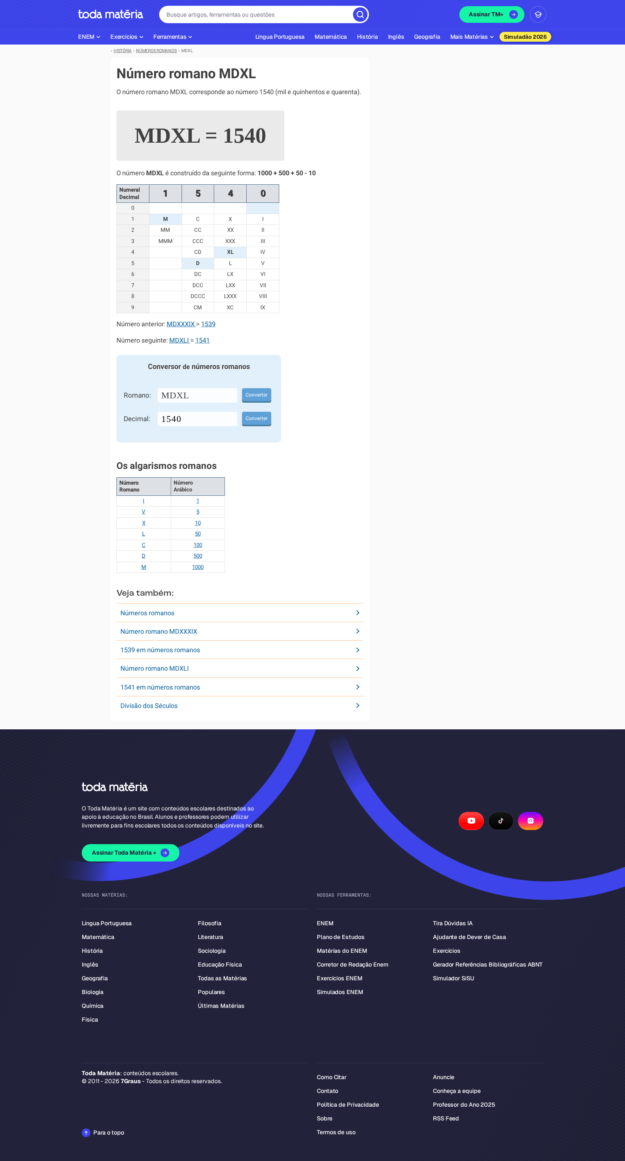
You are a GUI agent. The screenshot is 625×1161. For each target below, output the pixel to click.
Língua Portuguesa (107, 923)
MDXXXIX (181, 324)
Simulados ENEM (340, 992)
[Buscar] (360, 14)
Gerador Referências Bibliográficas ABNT (488, 964)
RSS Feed (446, 1118)
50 (198, 534)
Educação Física (220, 964)
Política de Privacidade (348, 1104)
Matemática (98, 937)
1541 (202, 340)
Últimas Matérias (221, 1006)
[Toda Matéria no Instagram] (530, 821)
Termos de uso (336, 1132)
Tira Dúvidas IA (453, 923)
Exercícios (446, 951)
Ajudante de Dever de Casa (469, 937)
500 (198, 556)
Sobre (324, 1118)
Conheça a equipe (456, 1091)
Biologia (92, 992)
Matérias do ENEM (342, 951)
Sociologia (212, 951)
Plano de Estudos (340, 937)
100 (198, 545)
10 (198, 523)
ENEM (325, 923)
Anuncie (443, 1077)
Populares (211, 992)
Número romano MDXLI (154, 668)
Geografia (95, 978)
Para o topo (108, 1132)
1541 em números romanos (160, 687)
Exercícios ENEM (339, 978)
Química (92, 1006)
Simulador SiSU (453, 978)
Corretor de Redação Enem (352, 964)
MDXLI (179, 340)
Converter (257, 395)
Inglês (90, 964)
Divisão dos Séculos (149, 705)
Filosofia (209, 923)
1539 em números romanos (160, 650)
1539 (208, 324)
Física (90, 1019)
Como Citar (331, 1077)
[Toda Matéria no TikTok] (501, 821)
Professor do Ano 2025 (464, 1104)
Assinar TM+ (486, 14)
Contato (327, 1091)
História (92, 951)
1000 (198, 567)
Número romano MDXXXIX (158, 631)
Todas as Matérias (222, 978)
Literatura (210, 937)
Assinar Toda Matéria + (124, 852)
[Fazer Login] (538, 14)
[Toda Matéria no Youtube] (471, 821)
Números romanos (147, 613)
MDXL (175, 395)
